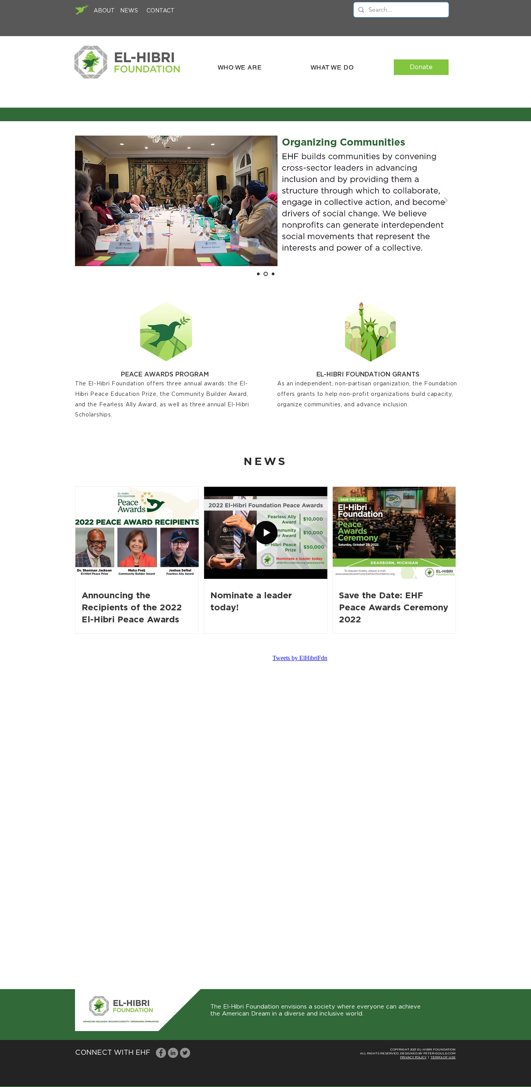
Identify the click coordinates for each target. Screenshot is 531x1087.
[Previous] (85, 201)
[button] (240, 67)
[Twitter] (185, 1053)
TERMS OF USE (443, 1057)
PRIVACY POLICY (413, 1057)
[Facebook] (161, 1053)
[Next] (445, 201)
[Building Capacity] (272, 274)
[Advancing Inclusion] (258, 274)
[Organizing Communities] (265, 274)
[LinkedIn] (173, 1053)
